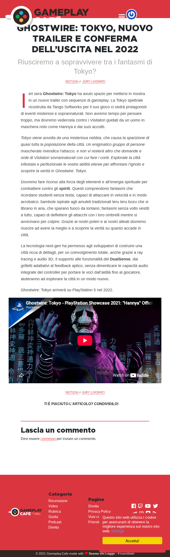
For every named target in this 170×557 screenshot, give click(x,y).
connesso (48, 439)
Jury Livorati (94, 81)
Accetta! (132, 540)
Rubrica (54, 511)
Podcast (54, 522)
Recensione (58, 501)
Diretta (53, 527)
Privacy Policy (99, 511)
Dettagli (117, 531)
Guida (53, 517)
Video (53, 506)
